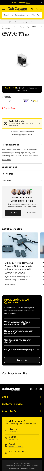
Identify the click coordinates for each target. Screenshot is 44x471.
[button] (34, 114)
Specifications (9, 167)
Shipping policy (14, 468)
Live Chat (13, 212)
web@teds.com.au (16, 446)
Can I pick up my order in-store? (18, 341)
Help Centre (31, 212)
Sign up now (22, 90)
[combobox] (22, 15)
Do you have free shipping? (19, 349)
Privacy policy (10, 466)
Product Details (10, 145)
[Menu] (4, 9)
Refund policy (21, 466)
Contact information (28, 468)
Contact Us (22, 360)
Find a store (13, 454)
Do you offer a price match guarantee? (18, 332)
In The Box (7, 174)
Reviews (6, 180)
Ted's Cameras (25, 463)
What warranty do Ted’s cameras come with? (17, 323)
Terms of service (32, 466)
